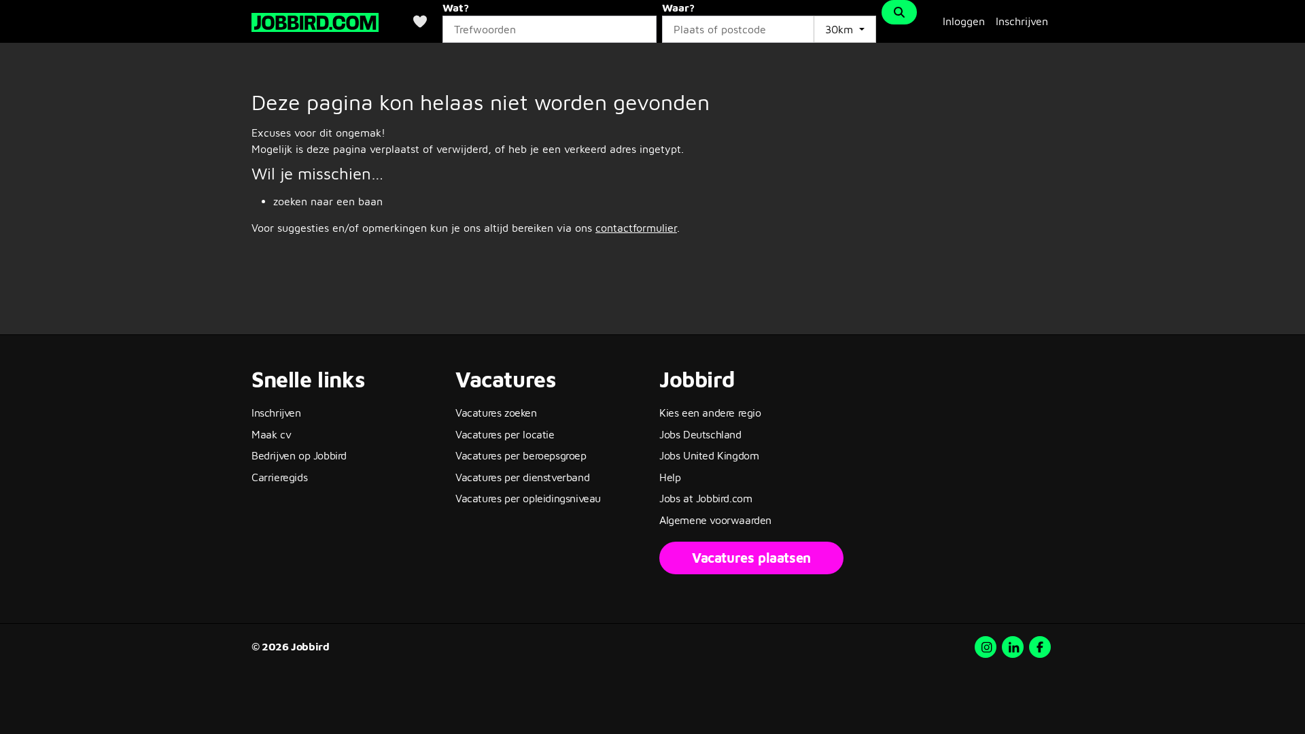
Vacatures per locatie (505, 434)
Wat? (455, 7)
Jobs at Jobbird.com (705, 498)
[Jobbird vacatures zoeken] (315, 21)
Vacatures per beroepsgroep (521, 455)
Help (669, 477)
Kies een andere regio (710, 412)
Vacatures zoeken (496, 412)
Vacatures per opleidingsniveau (528, 498)
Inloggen (964, 21)
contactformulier (636, 228)
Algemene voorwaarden (715, 520)
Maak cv (271, 434)
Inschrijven (1022, 21)
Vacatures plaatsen (751, 557)
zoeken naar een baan (328, 201)
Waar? (678, 7)
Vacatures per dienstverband (522, 477)
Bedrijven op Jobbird (299, 455)
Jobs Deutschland (700, 434)
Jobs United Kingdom (709, 455)
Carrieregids (279, 477)
